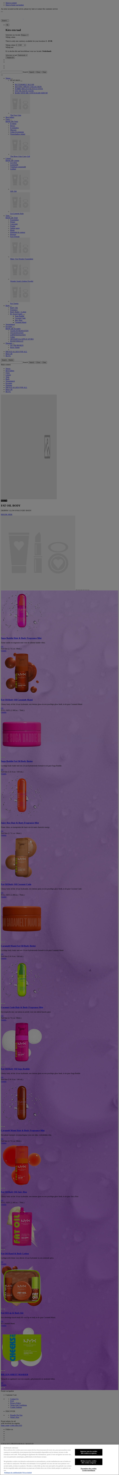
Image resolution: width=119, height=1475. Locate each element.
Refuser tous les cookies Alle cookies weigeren (88, 1462)
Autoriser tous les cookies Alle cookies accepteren (88, 1452)
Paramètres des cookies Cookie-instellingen (88, 1469)
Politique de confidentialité (13, 1472)
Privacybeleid (27, 1472)
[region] (59, 1459)
